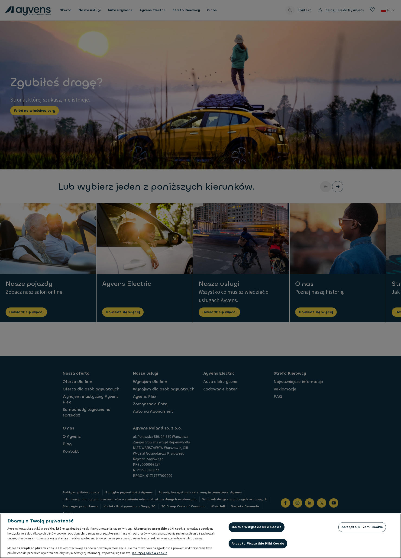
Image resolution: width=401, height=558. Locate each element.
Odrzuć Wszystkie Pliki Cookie (256, 527)
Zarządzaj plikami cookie (362, 527)
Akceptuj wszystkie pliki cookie (258, 543)
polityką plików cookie (149, 553)
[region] (200, 535)
